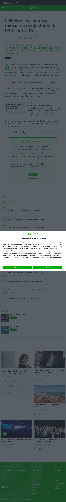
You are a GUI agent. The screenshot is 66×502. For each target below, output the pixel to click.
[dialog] (33, 251)
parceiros (17, 241)
